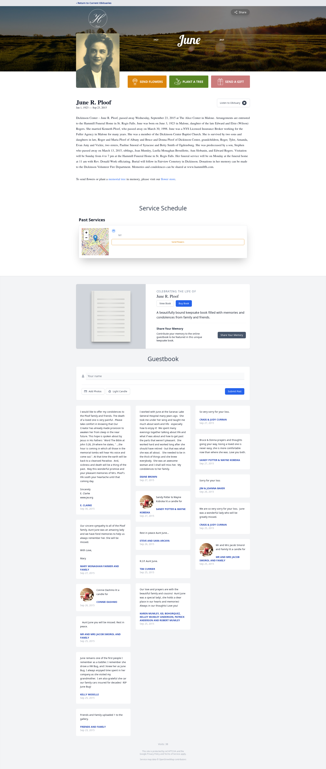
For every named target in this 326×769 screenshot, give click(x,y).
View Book (165, 303)
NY (120, 235)
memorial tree (117, 179)
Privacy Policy (153, 754)
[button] (95, 238)
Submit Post (234, 391)
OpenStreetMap (166, 759)
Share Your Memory (232, 335)
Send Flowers (178, 242)
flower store (168, 179)
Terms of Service (172, 754)
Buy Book (184, 303)
